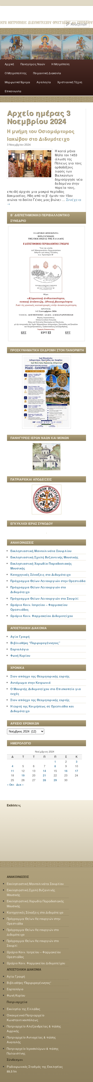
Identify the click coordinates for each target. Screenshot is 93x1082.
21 (44, 775)
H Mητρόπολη (60, 64)
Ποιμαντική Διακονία (47, 73)
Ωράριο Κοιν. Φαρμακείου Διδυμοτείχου (41, 616)
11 (12, 771)
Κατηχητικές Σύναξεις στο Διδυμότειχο (40, 574)
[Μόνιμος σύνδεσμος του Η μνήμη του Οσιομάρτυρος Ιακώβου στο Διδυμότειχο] (30, 182)
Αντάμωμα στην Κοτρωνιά (30, 682)
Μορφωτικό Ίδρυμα (17, 82)
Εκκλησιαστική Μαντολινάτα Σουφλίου (41, 551)
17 (76, 771)
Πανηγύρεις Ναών (33, 64)
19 (23, 775)
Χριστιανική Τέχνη (69, 82)
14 (44, 771)
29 (55, 780)
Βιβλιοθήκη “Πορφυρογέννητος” (35, 643)
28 (44, 780)
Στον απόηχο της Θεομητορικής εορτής (40, 676)
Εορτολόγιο (19, 649)
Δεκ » (20, 785)
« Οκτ (10, 785)
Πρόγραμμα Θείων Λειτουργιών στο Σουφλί (44, 598)
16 (65, 771)
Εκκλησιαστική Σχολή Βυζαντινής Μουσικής (44, 557)
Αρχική (9, 64)
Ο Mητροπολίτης (16, 73)
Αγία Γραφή (20, 636)
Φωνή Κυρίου (20, 655)
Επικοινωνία (13, 91)
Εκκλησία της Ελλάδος (23, 1009)
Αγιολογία (44, 82)
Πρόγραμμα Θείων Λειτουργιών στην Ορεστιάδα (48, 581)
